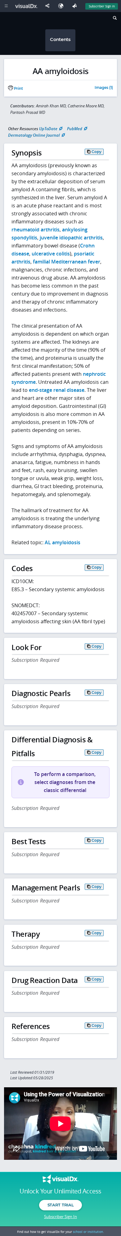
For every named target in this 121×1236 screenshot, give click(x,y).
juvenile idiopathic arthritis (71, 237)
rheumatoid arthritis (35, 229)
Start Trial (60, 1204)
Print (18, 88)
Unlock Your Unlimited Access (60, 1191)
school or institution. (88, 1232)
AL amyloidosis (62, 542)
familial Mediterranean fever (66, 261)
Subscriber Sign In (102, 6)
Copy (96, 151)
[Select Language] (62, 6)
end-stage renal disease (56, 390)
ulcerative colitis (51, 253)
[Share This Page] (49, 6)
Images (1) (104, 88)
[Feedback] (76, 6)
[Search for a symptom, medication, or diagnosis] (114, 18)
